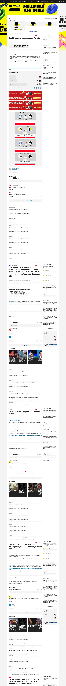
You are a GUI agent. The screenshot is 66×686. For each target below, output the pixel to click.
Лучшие (15, 178)
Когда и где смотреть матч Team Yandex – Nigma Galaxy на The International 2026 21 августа (23, 397)
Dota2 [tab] (12, 18)
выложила (27, 430)
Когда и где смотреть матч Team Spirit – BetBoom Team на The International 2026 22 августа (23, 657)
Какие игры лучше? (13, 72)
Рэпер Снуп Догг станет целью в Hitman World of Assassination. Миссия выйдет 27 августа (49, 78)
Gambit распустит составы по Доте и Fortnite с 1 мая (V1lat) (18, 209)
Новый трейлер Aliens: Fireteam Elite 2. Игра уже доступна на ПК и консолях (50, 84)
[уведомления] (59, 1)
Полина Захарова (15, 444)
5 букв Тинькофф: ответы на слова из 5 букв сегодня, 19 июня (18, 256)
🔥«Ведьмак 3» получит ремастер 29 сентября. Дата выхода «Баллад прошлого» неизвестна (50, 58)
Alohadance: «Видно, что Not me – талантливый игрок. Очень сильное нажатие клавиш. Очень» (50, 292)
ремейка (12, 429)
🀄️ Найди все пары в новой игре (14, 420)
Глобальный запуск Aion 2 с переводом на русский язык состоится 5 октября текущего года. (50, 457)
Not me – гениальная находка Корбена (15, 571)
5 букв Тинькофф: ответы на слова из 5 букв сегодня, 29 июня (18, 249)
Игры (11, 33)
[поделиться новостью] (41, 36)
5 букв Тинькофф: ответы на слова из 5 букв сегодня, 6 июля (18, 238)
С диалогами (39, 322)
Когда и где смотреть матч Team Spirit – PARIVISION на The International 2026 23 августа (23, 646)
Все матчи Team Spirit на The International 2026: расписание (18, 371)
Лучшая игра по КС (14, 185)
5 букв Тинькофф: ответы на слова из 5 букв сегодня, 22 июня (18, 253)
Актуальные (19, 178)
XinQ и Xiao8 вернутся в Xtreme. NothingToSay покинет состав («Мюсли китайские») (49, 267)
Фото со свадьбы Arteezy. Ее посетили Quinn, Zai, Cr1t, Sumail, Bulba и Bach (50, 273)
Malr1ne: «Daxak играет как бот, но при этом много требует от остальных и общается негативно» (50, 303)
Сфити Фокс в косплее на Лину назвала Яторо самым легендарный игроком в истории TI (49, 297)
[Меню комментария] (41, 192)
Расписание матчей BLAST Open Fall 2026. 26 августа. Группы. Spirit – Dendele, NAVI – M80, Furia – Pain (27, 674)
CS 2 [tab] (9, 18)
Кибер (9, 33)
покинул (22, 565)
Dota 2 (11, 262)
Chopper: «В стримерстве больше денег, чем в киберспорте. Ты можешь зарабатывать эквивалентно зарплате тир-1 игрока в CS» (50, 684)
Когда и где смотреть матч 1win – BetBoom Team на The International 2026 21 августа (22, 400)
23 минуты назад (14, 337)
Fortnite (25, 42)
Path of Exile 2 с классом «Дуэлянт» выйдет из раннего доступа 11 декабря (50, 63)
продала (14, 63)
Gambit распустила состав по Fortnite (19, 33)
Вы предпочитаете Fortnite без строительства (16, 205)
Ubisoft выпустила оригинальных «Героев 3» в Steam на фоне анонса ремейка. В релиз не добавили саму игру (50, 42)
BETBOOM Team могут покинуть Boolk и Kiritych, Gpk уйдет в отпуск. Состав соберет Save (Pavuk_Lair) (50, 317)
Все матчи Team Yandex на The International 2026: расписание (18, 375)
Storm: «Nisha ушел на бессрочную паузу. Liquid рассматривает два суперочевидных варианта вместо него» (50, 323)
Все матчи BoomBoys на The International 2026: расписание (18, 386)
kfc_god (13, 336)
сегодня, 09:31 (14, 605)
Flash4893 (13, 192)
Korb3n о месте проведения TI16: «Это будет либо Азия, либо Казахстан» (50, 278)
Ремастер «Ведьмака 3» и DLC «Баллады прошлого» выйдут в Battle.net (49, 48)
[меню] (9, 1)
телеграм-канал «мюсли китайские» (17, 578)
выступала (13, 566)
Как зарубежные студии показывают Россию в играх (18, 438)
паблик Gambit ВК (14, 169)
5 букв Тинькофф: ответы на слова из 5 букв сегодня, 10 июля (18, 227)
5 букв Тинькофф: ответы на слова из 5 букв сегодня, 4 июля (18, 522)
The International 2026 (12, 301)
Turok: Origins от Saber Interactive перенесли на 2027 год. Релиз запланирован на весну (50, 68)
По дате (10, 178)
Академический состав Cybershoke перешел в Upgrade (50, 679)
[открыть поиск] (57, 1)
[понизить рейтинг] (41, 196)
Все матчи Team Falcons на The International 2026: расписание (18, 393)
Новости (13, 33)
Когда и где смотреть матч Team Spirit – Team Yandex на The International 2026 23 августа (23, 382)
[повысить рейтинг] (37, 196)
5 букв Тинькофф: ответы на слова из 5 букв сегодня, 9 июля (18, 231)
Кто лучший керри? (48, 332)
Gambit (10, 42)
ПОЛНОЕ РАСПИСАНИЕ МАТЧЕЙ (33, 31)
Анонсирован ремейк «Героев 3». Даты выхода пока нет (49, 73)
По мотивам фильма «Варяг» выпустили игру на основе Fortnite (19, 213)
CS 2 (11, 674)
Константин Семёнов (16, 168)
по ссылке (24, 302)
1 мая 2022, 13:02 (14, 193)
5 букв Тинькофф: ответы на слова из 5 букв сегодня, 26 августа (50, 53)
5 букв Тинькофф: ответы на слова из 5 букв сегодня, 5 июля (18, 242)
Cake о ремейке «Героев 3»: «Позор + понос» (49, 38)
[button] (41, 192)
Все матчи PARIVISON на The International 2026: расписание (18, 635)
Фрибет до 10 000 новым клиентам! (17, 596)
